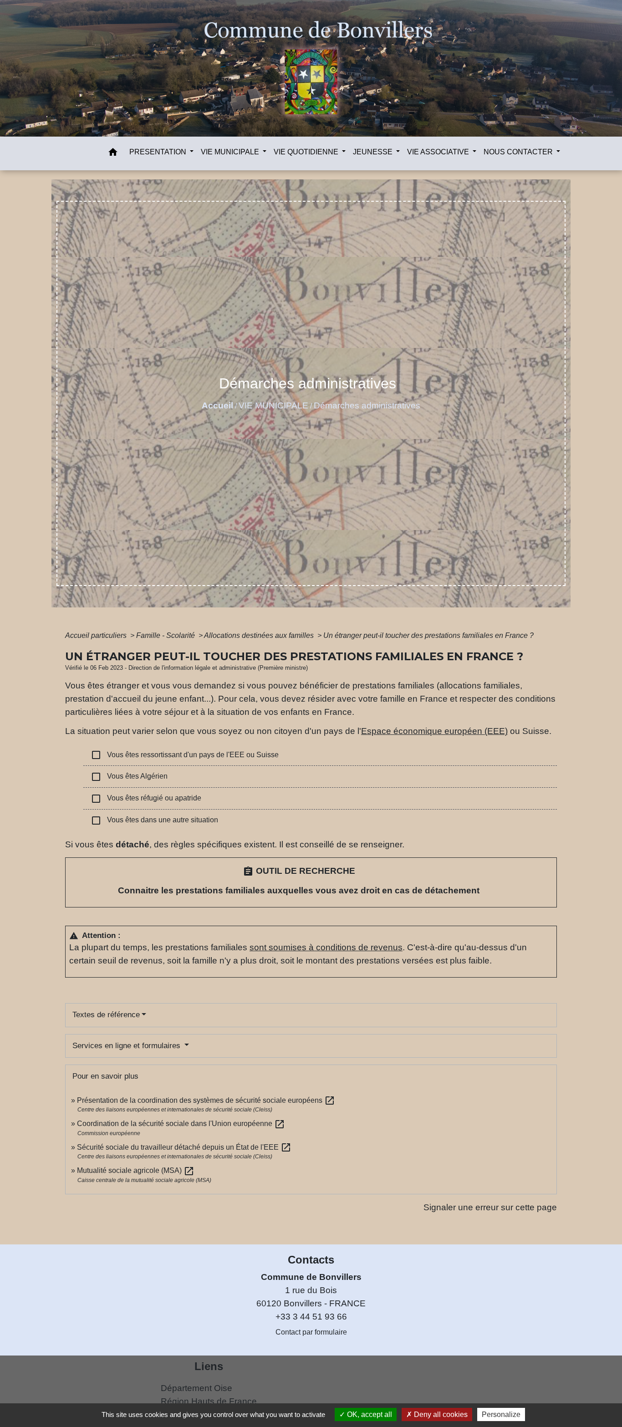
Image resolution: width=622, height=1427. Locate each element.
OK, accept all (368, 1414)
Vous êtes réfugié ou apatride (146, 798)
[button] (113, 153)
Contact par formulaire (311, 1332)
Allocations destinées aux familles (260, 635)
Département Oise (196, 1388)
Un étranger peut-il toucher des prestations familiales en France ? (428, 635)
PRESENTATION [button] (158, 152)
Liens (208, 1366)
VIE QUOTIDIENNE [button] (307, 152)
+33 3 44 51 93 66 (311, 1316)
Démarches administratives (367, 405)
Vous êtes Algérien (129, 776)
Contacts (311, 1260)
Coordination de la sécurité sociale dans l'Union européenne (181, 1123)
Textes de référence (106, 1014)
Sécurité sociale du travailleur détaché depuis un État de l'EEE (184, 1147)
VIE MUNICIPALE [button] (231, 152)
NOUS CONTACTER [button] (519, 152)
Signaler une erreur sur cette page (490, 1207)
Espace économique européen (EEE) (434, 731)
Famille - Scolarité (166, 635)
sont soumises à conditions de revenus (326, 947)
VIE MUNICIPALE (273, 405)
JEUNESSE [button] (373, 152)
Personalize (501, 1414)
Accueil (217, 405)
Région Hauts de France (209, 1401)
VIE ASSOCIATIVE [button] (439, 152)
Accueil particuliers (96, 635)
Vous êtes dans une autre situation (154, 820)
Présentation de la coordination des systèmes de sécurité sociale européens (206, 1100)
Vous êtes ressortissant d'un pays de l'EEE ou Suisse (185, 754)
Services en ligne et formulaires (127, 1045)
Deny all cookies (440, 1414)
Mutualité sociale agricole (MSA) (135, 1170)
